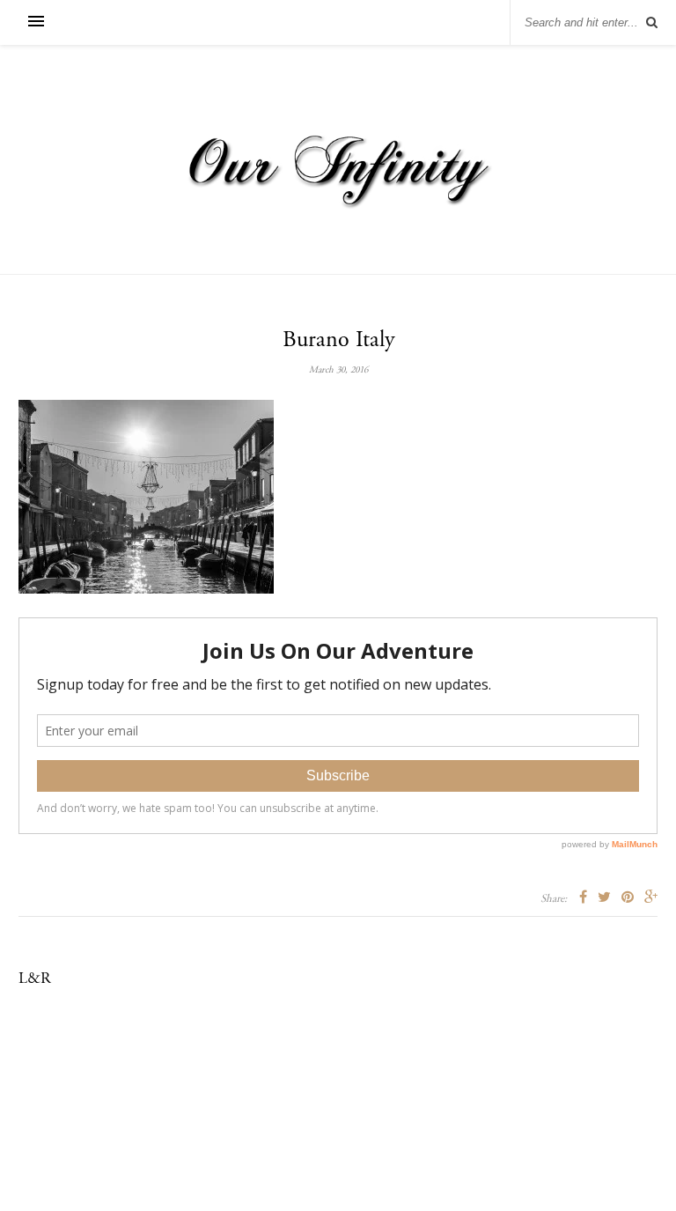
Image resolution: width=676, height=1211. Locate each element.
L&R (34, 979)
